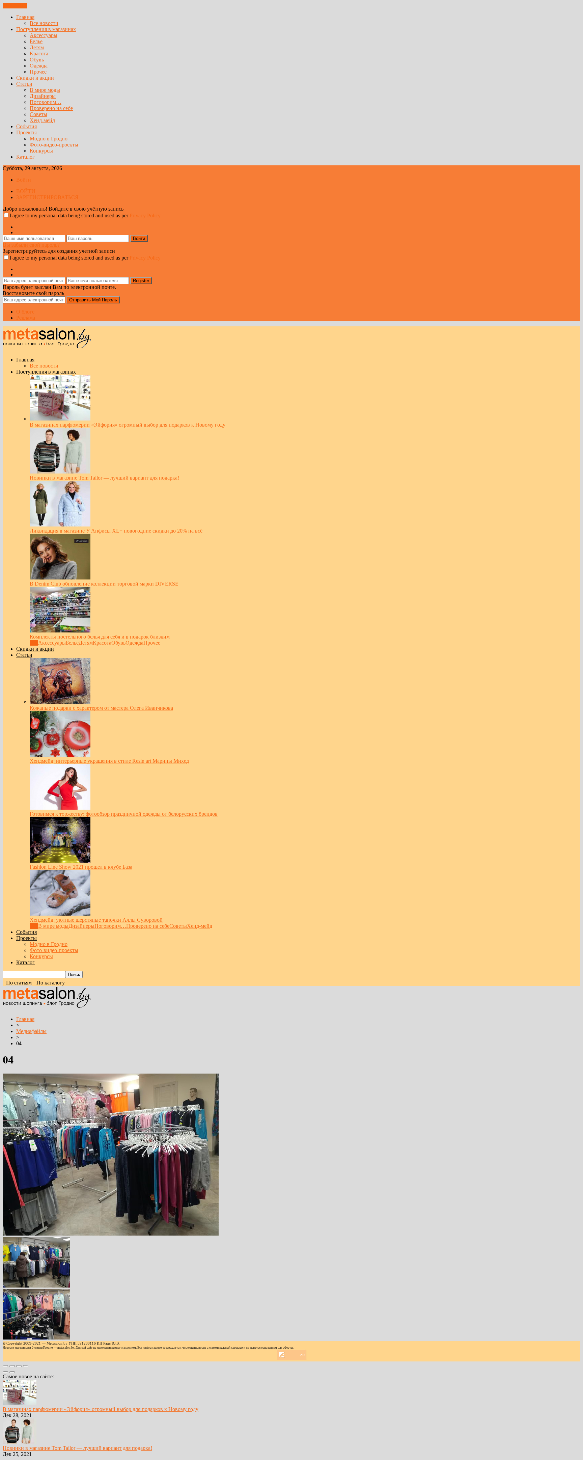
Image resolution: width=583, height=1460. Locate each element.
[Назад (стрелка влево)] (5, 1372)
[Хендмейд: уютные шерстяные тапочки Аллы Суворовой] (60, 914)
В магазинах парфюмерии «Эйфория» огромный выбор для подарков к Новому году (127, 425)
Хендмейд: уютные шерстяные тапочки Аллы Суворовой (96, 920)
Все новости (44, 23)
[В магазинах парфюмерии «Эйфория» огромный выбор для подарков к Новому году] (60, 419)
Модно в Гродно (48, 138)
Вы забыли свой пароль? (31, 245)
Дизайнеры (43, 96)
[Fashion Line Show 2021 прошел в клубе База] (60, 861)
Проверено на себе (51, 108)
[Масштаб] (25, 1366)
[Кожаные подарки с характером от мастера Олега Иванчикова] (60, 702)
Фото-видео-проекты (54, 144)
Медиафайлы (31, 1031)
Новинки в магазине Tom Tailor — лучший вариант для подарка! (104, 478)
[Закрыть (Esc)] (5, 1366)
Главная (25, 17)
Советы (38, 114)
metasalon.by (65, 1347)
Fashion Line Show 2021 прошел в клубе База (81, 867)
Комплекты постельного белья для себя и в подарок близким (100, 637)
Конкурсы (41, 151)
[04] (111, 1234)
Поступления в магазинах (46, 29)
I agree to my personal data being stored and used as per (85, 215)
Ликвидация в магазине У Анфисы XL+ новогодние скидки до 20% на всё (116, 531)
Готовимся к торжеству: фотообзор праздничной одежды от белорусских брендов (124, 814)
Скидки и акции (35, 78)
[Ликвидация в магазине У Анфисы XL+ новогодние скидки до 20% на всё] (60, 525)
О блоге (25, 312)
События (26, 126)
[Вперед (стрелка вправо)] (12, 1372)
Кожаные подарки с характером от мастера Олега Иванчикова (101, 708)
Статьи (24, 84)
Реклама (25, 318)
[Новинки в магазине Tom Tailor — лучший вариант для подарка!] (60, 472)
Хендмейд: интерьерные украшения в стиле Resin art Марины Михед (109, 761)
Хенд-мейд (42, 120)
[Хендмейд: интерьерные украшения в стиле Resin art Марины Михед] (60, 755)
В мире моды (45, 90)
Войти (23, 180)
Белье (36, 41)
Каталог (25, 157)
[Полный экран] (19, 1366)
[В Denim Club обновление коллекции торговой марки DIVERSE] (60, 577)
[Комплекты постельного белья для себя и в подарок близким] (60, 630)
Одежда (39, 66)
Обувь (37, 59)
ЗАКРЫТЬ (15, 5)
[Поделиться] (12, 1366)
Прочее (38, 72)
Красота (39, 53)
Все (34, 643)
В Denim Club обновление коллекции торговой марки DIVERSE (104, 584)
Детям (37, 47)
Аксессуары (43, 35)
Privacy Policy (145, 215)
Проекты (26, 132)
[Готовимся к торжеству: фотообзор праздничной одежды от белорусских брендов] (60, 808)
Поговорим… (45, 102)
